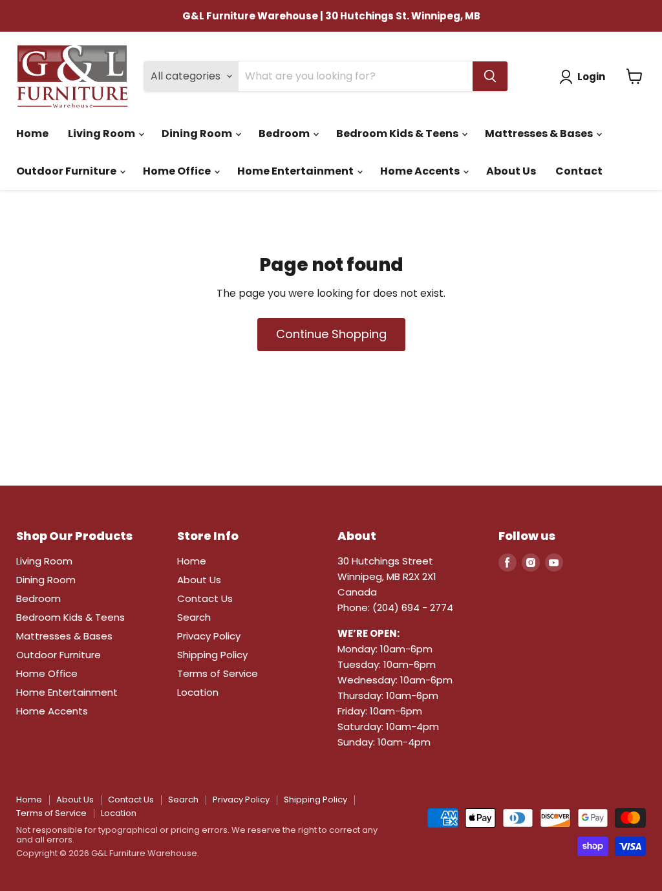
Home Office (178, 171)
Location (198, 692)
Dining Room (198, 133)
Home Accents (421, 171)
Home (32, 133)
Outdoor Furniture (67, 171)
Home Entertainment (296, 171)
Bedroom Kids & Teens (398, 133)
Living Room (102, 133)
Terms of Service (217, 673)
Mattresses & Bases (540, 133)
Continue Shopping (331, 334)
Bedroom (285, 133)
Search (194, 617)
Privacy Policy (208, 636)
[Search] (490, 76)
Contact (579, 171)
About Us (511, 171)
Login (591, 76)
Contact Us (205, 598)
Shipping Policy (212, 654)
